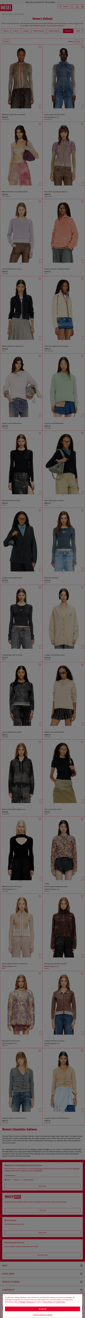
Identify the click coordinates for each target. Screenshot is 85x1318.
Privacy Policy (47, 1302)
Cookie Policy (60, 1302)
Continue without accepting (42, 1315)
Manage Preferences (27, 1302)
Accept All (42, 1309)
